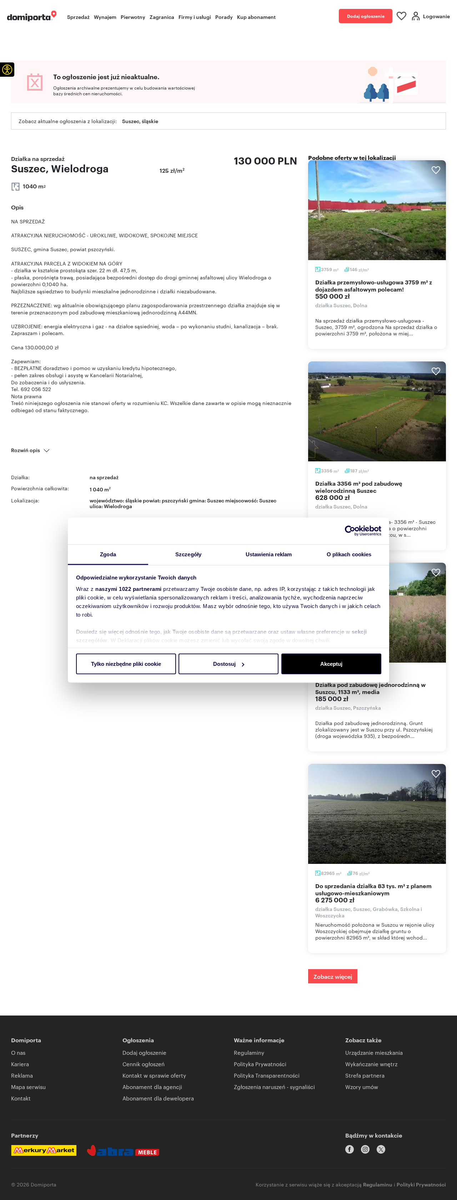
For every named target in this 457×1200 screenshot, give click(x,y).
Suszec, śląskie (140, 120)
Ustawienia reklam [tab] (269, 554)
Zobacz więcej (332, 976)
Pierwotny (133, 16)
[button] (7, 69)
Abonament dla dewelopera (158, 1098)
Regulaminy (249, 1052)
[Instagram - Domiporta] (365, 1149)
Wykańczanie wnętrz (371, 1064)
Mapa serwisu (28, 1086)
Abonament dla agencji (152, 1086)
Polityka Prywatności (260, 1064)
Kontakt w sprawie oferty (154, 1075)
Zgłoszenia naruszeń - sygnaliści (274, 1086)
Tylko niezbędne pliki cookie (126, 664)
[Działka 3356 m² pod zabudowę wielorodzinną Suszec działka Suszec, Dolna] (377, 411)
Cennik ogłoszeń (143, 1064)
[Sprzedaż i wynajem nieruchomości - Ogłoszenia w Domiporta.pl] (31, 16)
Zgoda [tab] (108, 554)
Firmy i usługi (195, 16)
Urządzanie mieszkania (374, 1052)
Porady (224, 16)
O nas (18, 1052)
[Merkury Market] (43, 1150)
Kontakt (21, 1098)
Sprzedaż (78, 16)
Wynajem (105, 16)
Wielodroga (118, 505)
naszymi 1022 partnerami (128, 589)
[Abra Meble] (123, 1150)
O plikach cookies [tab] (349, 554)
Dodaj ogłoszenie (366, 16)
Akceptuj (331, 664)
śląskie (133, 500)
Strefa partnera (365, 1075)
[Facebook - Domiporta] (349, 1149)
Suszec (267, 500)
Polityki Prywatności (421, 1184)
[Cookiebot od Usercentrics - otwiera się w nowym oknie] (350, 531)
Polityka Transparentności (267, 1075)
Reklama (22, 1075)
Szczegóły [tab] (188, 554)
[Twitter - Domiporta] (381, 1149)
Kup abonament (256, 16)
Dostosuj (224, 664)
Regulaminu (377, 1184)
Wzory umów (361, 1086)
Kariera (20, 1064)
